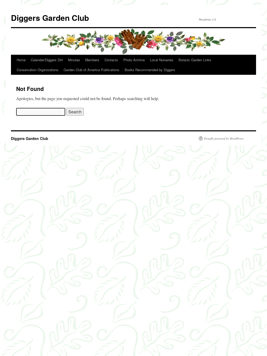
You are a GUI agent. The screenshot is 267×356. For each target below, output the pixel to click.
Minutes (74, 59)
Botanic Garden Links (195, 59)
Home (21, 59)
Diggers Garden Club (50, 17)
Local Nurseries (161, 59)
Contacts (111, 59)
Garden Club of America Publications (91, 69)
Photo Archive (134, 59)
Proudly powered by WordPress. (224, 138)
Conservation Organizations (37, 69)
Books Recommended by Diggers (150, 69)
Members (92, 59)
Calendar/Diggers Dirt (47, 59)
